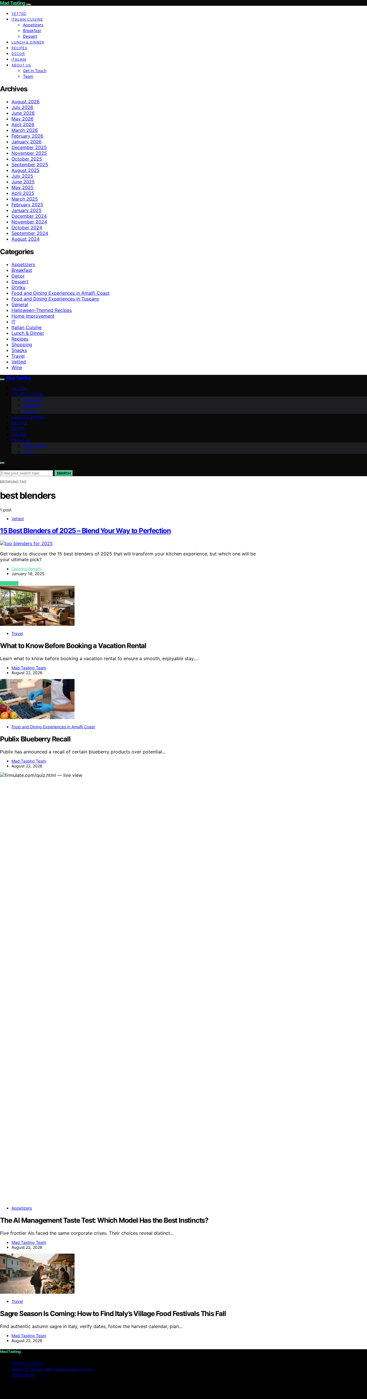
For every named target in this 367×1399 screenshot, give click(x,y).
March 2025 (24, 199)
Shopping (21, 344)
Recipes (19, 48)
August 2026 (25, 101)
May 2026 (22, 119)
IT (13, 321)
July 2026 (22, 107)
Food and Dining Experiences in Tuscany (55, 299)
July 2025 (22, 176)
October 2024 (26, 227)
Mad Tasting (12, 3)
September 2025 (29, 164)
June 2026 (23, 113)
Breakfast (32, 30)
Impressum (23, 1375)
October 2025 (26, 159)
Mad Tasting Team (28, 667)
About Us (21, 65)
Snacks (19, 350)
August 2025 (25, 170)
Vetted (18, 13)
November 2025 (29, 153)
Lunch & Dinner (27, 42)
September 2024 (29, 233)
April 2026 (22, 124)
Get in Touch (34, 70)
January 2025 (26, 210)
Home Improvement (32, 316)
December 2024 (29, 216)
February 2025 (27, 204)
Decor (18, 54)
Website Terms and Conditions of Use (52, 1369)
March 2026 (24, 130)
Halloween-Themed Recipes (41, 310)
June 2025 (23, 182)
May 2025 (22, 187)
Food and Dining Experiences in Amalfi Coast (60, 293)
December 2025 (29, 147)
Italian (18, 59)
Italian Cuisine (27, 19)
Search (64, 473)
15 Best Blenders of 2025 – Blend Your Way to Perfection (85, 531)
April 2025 (22, 193)
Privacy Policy (27, 1363)
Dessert (30, 36)
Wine (16, 367)
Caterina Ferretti (26, 568)
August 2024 (25, 239)
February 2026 (27, 136)
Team (28, 76)
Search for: (10, 467)
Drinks (18, 287)
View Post (9, 583)
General (19, 304)
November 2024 (29, 222)
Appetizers (33, 24)
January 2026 (26, 142)
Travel (18, 356)
